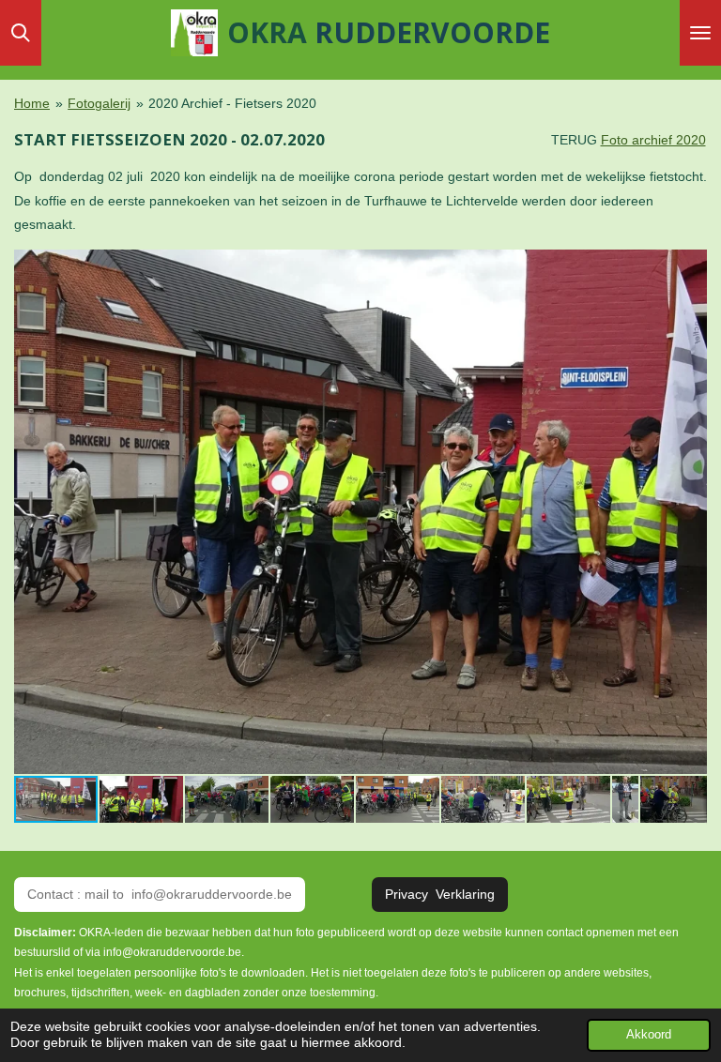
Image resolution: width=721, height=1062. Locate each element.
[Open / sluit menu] (700, 33)
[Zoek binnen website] (20, 33)
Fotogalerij (99, 103)
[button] (690, 266)
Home (32, 103)
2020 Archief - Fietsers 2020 (232, 103)
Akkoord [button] (648, 1034)
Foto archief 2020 (653, 139)
